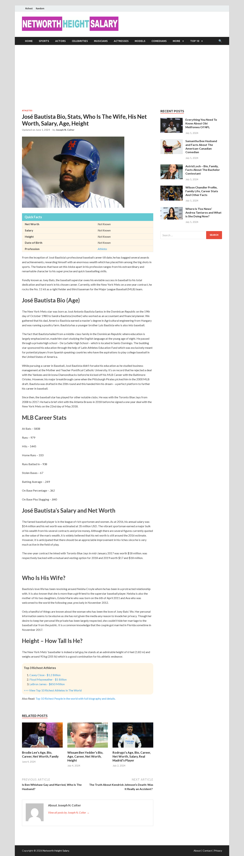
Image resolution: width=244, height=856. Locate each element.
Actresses (121, 41)
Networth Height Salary (56, 850)
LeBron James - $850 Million (47, 684)
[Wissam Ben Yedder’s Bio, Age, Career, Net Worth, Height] (87, 748)
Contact (207, 850)
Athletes (27, 110)
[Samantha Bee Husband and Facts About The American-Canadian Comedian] (171, 141)
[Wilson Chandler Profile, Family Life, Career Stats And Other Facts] (171, 187)
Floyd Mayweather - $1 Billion (48, 679)
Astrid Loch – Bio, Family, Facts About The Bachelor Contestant (202, 169)
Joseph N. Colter (65, 129)
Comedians (159, 41)
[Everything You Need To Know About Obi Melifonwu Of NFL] (171, 120)
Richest (29, 8)
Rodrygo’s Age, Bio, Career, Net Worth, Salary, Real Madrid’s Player (132, 756)
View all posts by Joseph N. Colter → (68, 812)
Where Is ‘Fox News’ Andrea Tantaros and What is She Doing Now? (203, 212)
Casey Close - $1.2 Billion (45, 675)
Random (40, 8)
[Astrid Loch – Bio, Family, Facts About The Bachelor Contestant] (171, 166)
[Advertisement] (122, 77)
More (176, 41)
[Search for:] (191, 235)
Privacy (218, 850)
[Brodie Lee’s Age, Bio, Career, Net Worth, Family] (42, 748)
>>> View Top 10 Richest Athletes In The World (53, 690)
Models (140, 41)
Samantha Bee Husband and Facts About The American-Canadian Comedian (201, 146)
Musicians (101, 41)
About (197, 850)
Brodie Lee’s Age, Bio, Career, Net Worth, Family (40, 754)
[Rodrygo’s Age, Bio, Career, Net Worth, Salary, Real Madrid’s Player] (133, 748)
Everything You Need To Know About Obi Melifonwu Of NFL (201, 123)
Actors (60, 41)
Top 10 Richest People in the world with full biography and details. (76, 698)
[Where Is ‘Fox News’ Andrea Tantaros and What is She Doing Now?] (171, 209)
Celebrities (80, 41)
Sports (44, 41)
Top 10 (194, 41)
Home (29, 41)
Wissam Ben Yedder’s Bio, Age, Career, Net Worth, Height (85, 756)
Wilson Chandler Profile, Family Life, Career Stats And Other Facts (201, 191)
